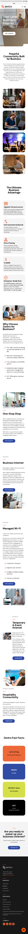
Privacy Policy (6, 906)
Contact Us (14, 847)
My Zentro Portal (7, 902)
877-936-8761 (10, 875)
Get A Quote (9, 33)
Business (5, 886)
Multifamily (5, 888)
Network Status (6, 909)
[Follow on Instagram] (13, 924)
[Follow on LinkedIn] (10, 924)
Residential (5, 883)
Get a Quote (9, 440)
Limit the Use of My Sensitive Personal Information (12, 914)
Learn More (18, 658)
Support (5, 899)
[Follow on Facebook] (4, 924)
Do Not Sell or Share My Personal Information (13, 911)
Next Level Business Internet (10, 20)
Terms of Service (7, 904)
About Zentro (6, 890)
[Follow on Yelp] (7, 924)
